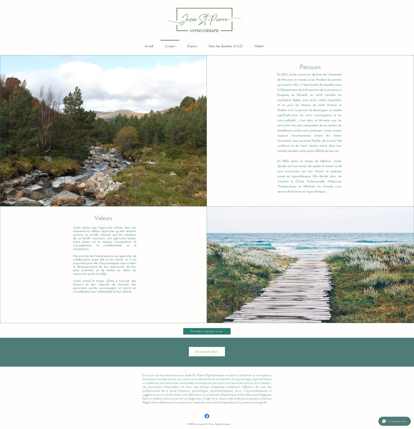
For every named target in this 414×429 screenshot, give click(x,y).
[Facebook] (207, 416)
